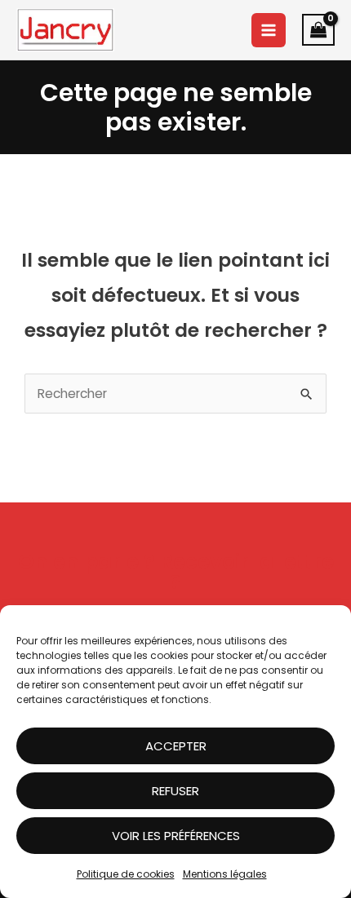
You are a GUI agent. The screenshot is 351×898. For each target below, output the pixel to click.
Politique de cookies (126, 874)
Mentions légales (225, 874)
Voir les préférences (176, 835)
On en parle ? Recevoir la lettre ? (176, 571)
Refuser (175, 790)
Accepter (176, 745)
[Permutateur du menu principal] (268, 30)
